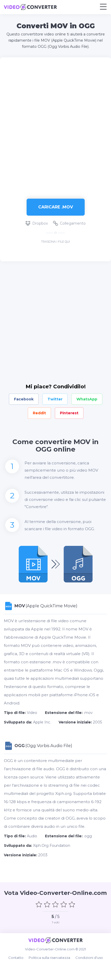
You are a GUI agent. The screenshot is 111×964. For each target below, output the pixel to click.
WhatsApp (86, 399)
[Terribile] (39, 904)
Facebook (24, 399)
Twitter (54, 399)
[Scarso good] (47, 904)
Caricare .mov (55, 207)
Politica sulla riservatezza (49, 958)
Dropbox (40, 223)
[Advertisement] (55, 125)
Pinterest (69, 413)
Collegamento (73, 223)
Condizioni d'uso (89, 958)
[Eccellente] (72, 904)
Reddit (39, 413)
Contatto (15, 958)
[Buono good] (64, 904)
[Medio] (55, 904)
